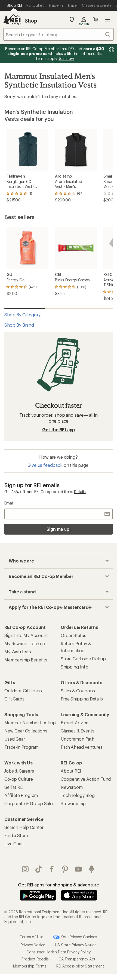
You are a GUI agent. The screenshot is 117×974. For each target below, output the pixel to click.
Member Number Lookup (30, 722)
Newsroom (72, 787)
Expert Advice (74, 722)
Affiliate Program (21, 795)
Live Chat (13, 843)
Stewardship (73, 803)
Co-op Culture (18, 779)
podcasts (91, 869)
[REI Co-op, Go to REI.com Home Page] (12, 19)
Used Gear (14, 738)
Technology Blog (78, 795)
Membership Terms (30, 966)
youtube (78, 869)
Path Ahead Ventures (82, 747)
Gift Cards (14, 698)
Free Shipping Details (82, 698)
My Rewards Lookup (24, 643)
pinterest (65, 869)
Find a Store (16, 835)
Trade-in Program (21, 747)
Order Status (73, 635)
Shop (31, 21)
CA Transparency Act (77, 959)
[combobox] (58, 34)
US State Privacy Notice (75, 945)
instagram (25, 869)
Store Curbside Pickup (83, 658)
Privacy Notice (33, 945)
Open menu (107, 19)
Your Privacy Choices (78, 936)
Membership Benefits (25, 659)
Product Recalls (35, 959)
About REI (71, 770)
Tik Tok (38, 869)
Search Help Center (24, 827)
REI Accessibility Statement (80, 966)
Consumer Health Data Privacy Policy (58, 952)
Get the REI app (58, 429)
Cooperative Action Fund (86, 779)
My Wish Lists (17, 651)
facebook (51, 869)
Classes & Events (77, 730)
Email (8, 503)
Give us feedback (44, 465)
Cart (95, 19)
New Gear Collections (25, 730)
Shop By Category (22, 314)
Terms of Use (31, 936)
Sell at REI (14, 787)
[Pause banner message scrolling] (111, 49)
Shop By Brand (19, 324)
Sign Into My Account (26, 635)
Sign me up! (58, 529)
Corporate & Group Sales (29, 803)
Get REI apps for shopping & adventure (58, 884)
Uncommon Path (77, 738)
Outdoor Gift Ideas (23, 690)
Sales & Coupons (78, 690)
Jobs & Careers (19, 770)
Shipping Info (74, 666)
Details (80, 491)
